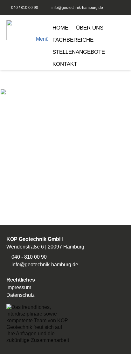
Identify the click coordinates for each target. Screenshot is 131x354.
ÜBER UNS (89, 28)
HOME (60, 28)
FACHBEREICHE (72, 40)
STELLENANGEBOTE (78, 52)
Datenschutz (20, 295)
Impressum (18, 287)
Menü (42, 39)
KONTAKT (64, 64)
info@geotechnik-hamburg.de (77, 7)
